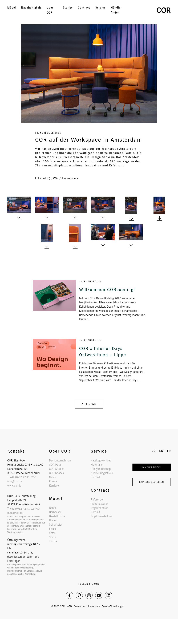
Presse (53, 481)
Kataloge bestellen (151, 482)
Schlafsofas (56, 524)
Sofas (52, 533)
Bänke (52, 508)
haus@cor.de (15, 512)
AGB (69, 606)
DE (133, 10)
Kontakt (95, 477)
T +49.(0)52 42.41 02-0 (21, 477)
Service (100, 7)
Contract (84, 7)
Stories (68, 7)
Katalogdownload (101, 460)
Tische (53, 541)
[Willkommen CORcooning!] (54, 295)
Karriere (54, 485)
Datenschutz (80, 606)
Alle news (89, 404)
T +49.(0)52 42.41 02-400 (23, 508)
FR (148, 10)
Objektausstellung (101, 516)
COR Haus (55, 464)
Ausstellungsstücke (102, 473)
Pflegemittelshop (101, 469)
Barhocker (55, 512)
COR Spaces (56, 473)
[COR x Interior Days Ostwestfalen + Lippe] (54, 354)
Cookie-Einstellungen (113, 606)
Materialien (97, 464)
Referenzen (97, 499)
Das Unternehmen (60, 460)
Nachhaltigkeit (31, 7)
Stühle (52, 537)
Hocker (53, 520)
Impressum (94, 606)
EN (140, 10)
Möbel (11, 7)
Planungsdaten (99, 503)
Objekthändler (99, 508)
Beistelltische (57, 516)
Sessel (52, 528)
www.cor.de (14, 485)
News (52, 477)
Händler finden (151, 467)
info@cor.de (14, 481)
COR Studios (56, 469)
